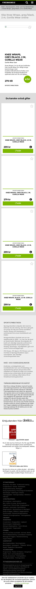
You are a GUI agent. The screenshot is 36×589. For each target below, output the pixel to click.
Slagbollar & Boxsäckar (15, 547)
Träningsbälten (21, 556)
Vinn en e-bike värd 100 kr (19, 466)
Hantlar (15, 486)
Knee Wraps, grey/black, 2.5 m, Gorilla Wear (18, 141)
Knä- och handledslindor (25, 7)
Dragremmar (7, 552)
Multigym (19, 488)
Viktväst (5, 497)
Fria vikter (13, 484)
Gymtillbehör (21, 507)
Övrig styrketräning (9, 490)
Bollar (29, 532)
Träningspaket (7, 494)
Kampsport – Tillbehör (19, 545)
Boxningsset (7, 545)
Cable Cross (7, 505)
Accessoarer (10, 7)
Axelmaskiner (16, 501)
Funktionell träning (23, 484)
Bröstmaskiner (21, 503)
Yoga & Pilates (7, 539)
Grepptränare (7, 486)
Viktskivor (27, 494)
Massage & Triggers (9, 536)
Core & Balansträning (10, 534)
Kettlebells (21, 486)
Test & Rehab (22, 526)
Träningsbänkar (26, 515)
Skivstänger (7, 492)
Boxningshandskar (9, 543)
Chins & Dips (15, 505)
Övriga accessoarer (9, 556)
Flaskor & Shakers (18, 552)
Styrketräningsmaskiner (20, 513)
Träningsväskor (20, 558)
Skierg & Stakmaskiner (10, 526)
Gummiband (21, 534)
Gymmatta (13, 507)
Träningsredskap (18, 494)
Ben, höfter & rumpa (9, 503)
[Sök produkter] (27, 2)
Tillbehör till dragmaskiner (11, 515)
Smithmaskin (7, 513)
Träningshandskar (8, 558)
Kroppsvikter (16, 522)
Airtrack (23, 532)
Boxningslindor (20, 543)
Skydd (5, 547)
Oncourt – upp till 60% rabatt (19, 440)
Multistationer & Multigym (21, 509)
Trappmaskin (17, 528)
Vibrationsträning (22, 536)
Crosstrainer (7, 522)
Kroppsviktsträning (9, 488)
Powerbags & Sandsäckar (24, 490)
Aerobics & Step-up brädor (11, 532)
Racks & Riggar (8, 511)
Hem (3, 7)
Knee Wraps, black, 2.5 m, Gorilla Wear (18, 298)
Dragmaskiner (24, 505)
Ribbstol (16, 511)
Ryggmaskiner (24, 511)
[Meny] (32, 2)
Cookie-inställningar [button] (22, 583)
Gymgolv (6, 507)
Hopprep (29, 534)
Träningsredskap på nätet (17, 383)
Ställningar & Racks (17, 492)
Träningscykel (7, 528)
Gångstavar (28, 552)
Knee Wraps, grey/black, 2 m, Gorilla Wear (15, 57)
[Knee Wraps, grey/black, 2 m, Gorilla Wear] (18, 27)
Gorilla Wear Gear (11, 62)
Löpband (23, 522)
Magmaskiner (7, 509)
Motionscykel (7, 524)
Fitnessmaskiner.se (8, 2)
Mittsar (29, 545)
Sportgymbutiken (11, 85)
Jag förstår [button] (18, 586)
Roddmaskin (16, 524)
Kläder (5, 554)
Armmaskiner (7, 501)
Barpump (6, 484)
